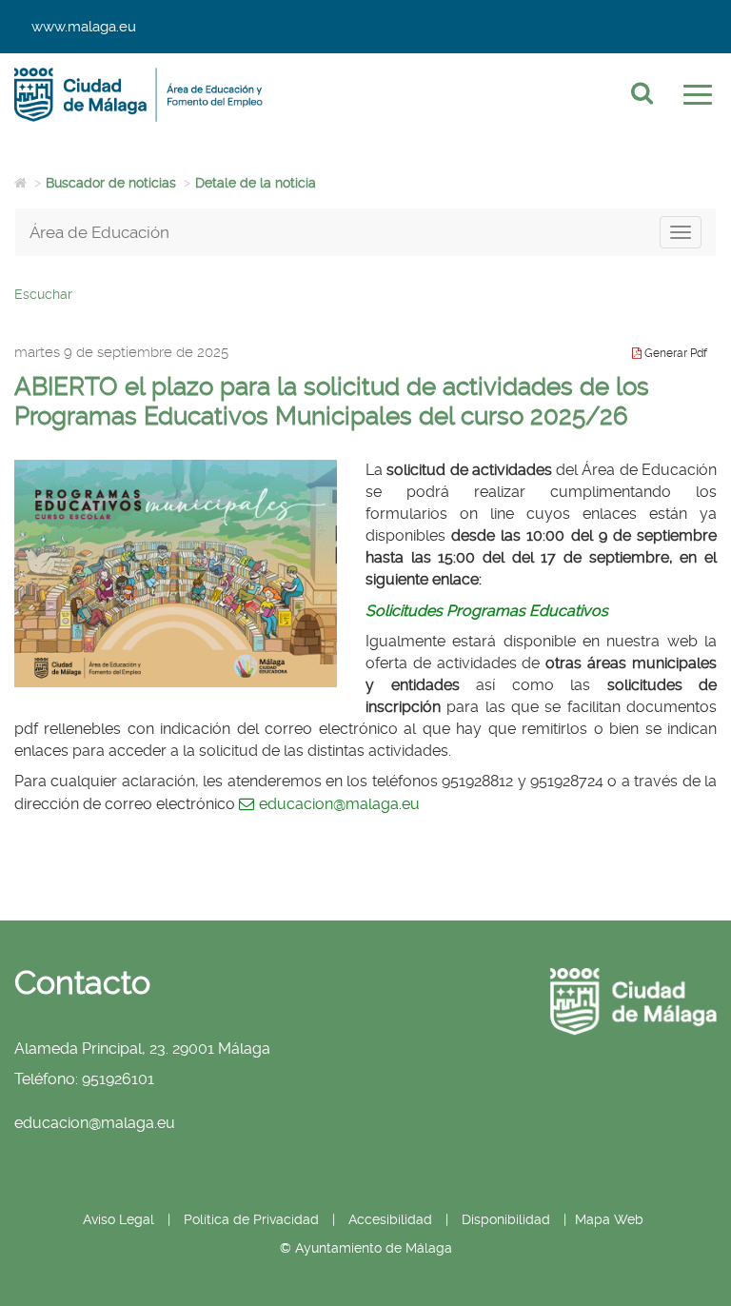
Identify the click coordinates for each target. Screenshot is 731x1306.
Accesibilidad (390, 1219)
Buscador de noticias (111, 182)
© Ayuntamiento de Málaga (366, 1248)
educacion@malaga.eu (339, 804)
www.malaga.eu (83, 26)
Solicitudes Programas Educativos (487, 611)
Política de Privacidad (251, 1219)
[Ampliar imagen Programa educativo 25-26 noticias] (175, 573)
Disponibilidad (506, 1219)
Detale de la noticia (255, 182)
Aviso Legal (118, 1219)
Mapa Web (609, 1219)
